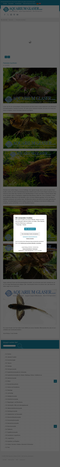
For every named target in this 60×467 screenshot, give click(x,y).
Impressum (35, 248)
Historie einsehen (30, 238)
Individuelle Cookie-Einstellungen (30, 236)
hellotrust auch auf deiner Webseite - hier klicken (31, 243)
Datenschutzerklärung (27, 248)
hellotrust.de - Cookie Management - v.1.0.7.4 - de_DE (30, 250)
